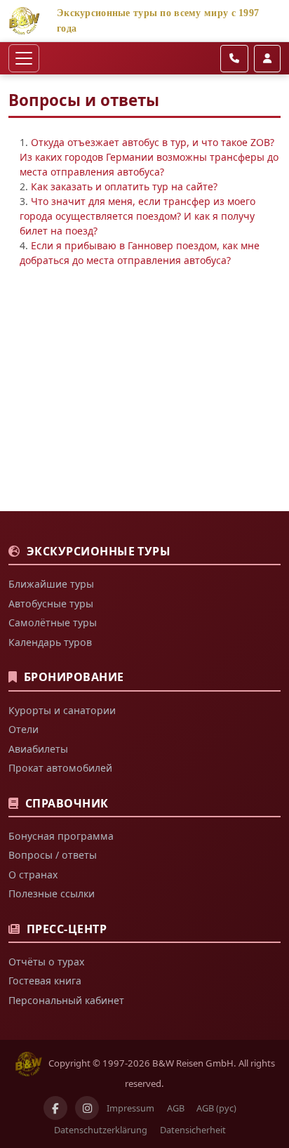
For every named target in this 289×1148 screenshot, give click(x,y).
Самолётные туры (52, 622)
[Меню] (23, 58)
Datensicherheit (193, 1129)
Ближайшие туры (51, 584)
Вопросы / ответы (52, 855)
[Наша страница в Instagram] (87, 1108)
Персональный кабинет (66, 1000)
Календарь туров (50, 642)
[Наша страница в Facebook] (55, 1108)
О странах (33, 874)
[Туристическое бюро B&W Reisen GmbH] (24, 19)
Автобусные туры (50, 603)
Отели (23, 729)
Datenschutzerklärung (100, 1129)
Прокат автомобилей (60, 767)
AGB (175, 1108)
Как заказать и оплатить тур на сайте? (124, 186)
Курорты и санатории (62, 710)
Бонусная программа (61, 836)
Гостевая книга (44, 980)
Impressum (130, 1108)
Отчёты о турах (46, 961)
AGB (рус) (216, 1108)
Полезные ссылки (51, 893)
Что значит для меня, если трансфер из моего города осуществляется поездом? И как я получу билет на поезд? (137, 215)
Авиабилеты (38, 749)
